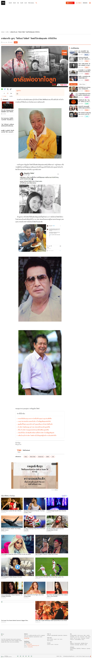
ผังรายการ (65, 635)
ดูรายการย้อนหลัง (54, 635)
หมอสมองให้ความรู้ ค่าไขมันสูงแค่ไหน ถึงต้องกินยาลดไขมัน (84, 94)
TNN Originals (50, 640)
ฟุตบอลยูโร (77, 644)
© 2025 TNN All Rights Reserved (82, 656)
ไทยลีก (86, 644)
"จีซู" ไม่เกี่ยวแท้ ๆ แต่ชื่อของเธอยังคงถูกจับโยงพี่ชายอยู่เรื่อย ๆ (7, 125)
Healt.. (87, 97)
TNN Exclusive (80, 635)
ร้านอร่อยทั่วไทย (73, 648)
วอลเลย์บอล (72, 644)
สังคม (85, 635)
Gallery (82, 639)
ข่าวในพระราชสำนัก (73, 635)
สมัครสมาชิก (85, 3)
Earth (86, 103)
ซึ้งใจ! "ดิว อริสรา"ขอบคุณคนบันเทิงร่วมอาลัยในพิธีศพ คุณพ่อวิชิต (33, 430)
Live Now (71, 3)
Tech (87, 116)
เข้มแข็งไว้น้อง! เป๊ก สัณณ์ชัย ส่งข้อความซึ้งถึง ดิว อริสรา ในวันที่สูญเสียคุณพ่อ (36, 432)
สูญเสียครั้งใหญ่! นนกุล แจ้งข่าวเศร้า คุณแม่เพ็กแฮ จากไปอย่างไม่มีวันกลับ (35, 424)
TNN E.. (87, 91)
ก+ (11, 93)
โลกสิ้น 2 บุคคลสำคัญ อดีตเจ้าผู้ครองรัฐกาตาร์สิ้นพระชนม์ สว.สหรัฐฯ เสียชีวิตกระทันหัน (84, 77)
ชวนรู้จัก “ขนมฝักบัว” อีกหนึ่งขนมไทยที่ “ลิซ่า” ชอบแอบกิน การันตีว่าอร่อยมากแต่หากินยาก (7, 131)
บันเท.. (86, 61)
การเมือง (88, 635)
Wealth (51, 639)
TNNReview (83, 648)
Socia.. (87, 110)
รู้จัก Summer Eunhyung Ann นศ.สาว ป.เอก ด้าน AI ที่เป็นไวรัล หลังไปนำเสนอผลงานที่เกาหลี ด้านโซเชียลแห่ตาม (84, 113)
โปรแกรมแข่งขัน (77, 643)
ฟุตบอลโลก (82, 644)
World (86, 74)
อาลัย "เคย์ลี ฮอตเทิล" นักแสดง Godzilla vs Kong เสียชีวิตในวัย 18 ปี (84, 64)
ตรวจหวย (88, 648)
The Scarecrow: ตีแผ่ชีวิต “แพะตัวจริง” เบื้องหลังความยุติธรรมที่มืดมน (7, 118)
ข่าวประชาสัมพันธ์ (78, 639)
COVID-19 (72, 639)
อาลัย (53, 456)
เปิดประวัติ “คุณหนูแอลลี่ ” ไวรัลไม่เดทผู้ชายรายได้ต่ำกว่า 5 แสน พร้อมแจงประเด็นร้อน (84, 107)
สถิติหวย (71, 650)
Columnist (56, 644)
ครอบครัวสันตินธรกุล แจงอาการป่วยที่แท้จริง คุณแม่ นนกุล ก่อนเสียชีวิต (35, 418)
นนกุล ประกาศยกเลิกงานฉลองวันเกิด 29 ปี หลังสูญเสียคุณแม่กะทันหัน (34, 421)
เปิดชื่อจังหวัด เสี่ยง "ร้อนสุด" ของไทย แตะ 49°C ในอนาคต (84, 100)
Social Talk (77, 636)
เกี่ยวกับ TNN (59, 656)
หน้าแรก (2, 32)
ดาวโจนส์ (87, 638)
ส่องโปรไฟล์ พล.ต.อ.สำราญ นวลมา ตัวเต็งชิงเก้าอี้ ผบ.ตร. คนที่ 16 (84, 88)
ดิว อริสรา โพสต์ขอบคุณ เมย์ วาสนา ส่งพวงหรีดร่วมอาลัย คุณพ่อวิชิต (34, 427)
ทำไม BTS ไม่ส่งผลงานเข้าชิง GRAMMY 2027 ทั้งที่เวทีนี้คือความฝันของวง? (7, 110)
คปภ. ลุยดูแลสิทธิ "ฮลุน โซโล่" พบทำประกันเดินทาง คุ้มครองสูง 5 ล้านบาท (84, 51)
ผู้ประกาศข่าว (60, 635)
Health (55, 639)
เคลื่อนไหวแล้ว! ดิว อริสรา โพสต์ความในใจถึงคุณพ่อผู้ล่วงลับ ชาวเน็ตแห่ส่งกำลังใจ (37, 435)
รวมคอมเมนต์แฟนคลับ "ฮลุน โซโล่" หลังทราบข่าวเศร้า (84, 58)
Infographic (83, 638)
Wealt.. (86, 55)
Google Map (26, 638)
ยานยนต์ (71, 638)
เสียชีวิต (47, 456)
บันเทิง (7, 32)
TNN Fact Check (77, 638)
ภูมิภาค (89, 636)
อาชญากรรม (82, 636)
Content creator (50, 644)
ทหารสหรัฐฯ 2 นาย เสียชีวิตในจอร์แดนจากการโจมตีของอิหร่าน (84, 70)
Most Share (82, 84)
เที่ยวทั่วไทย (79, 648)
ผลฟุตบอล (72, 643)
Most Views (73, 84)
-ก (4, 93)
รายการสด (49, 635)
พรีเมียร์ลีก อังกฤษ (84, 643)
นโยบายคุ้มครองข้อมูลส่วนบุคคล (69, 656)
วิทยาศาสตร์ (72, 636)
